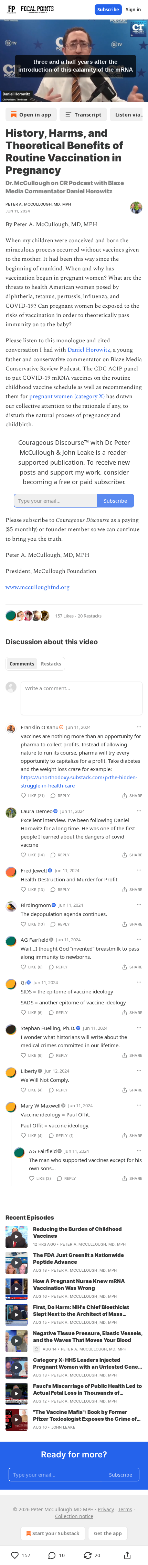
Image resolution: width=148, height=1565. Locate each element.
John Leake (63, 1427)
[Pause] (7, 94)
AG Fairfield (35, 939)
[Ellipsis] (139, 726)
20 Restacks (90, 616)
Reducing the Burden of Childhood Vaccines (77, 1232)
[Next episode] (23, 94)
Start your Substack (56, 1533)
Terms (125, 1509)
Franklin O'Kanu (40, 727)
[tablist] (35, 664)
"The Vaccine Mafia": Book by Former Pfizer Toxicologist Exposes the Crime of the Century (85, 1415)
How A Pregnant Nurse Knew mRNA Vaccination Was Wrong (79, 1284)
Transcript (88, 114)
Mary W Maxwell (41, 1105)
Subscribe (108, 10)
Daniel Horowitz (88, 349)
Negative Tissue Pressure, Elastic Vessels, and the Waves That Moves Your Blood (87, 1336)
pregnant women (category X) (67, 396)
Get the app (108, 1533)
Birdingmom (36, 905)
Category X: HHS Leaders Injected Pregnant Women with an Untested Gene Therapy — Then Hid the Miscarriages (85, 1363)
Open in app (35, 114)
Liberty (29, 1070)
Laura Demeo (37, 811)
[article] (74, 1237)
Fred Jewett (34, 870)
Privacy (106, 1509)
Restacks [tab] (51, 664)
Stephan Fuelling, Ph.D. (48, 1028)
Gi (23, 982)
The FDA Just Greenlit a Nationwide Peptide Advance (78, 1258)
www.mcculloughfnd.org (38, 587)
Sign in (133, 10)
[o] (16, 1236)
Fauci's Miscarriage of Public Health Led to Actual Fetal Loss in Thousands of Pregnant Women (87, 1389)
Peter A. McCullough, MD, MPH (38, 204)
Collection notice (74, 1516)
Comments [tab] (22, 664)
